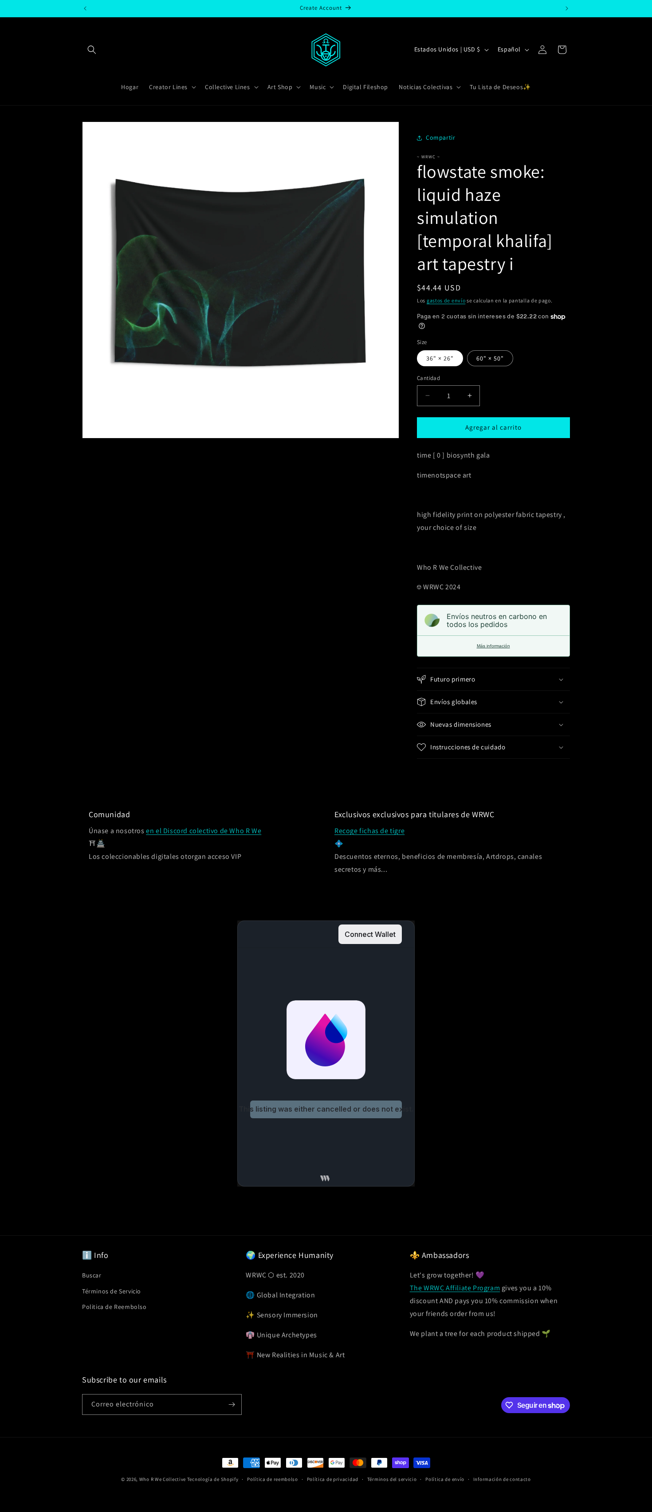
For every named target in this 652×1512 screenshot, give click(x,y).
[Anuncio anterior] (85, 8)
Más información (493, 645)
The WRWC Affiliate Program (455, 1288)
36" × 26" (440, 358)
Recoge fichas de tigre (369, 830)
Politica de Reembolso (114, 1307)
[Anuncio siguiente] (567, 8)
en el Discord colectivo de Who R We (203, 830)
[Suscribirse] (231, 1404)
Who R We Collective (162, 1479)
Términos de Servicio (111, 1291)
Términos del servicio (392, 1479)
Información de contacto (502, 1479)
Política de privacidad (332, 1479)
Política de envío (444, 1479)
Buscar (92, 1275)
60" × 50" (490, 358)
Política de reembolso (272, 1479)
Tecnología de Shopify (213, 1479)
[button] (92, 49)
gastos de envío (446, 300)
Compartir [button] (440, 137)
